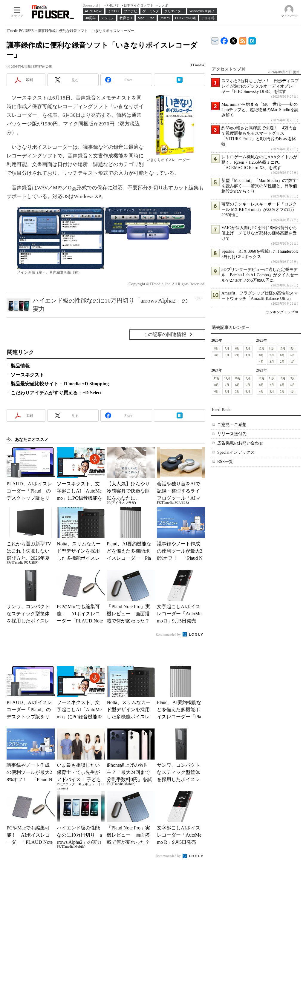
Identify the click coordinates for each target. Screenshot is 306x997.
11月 (272, 348)
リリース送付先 (232, 434)
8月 (216, 348)
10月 (282, 348)
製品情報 (20, 365)
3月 (227, 355)
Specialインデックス (236, 452)
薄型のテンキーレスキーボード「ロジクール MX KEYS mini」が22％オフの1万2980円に (259, 209)
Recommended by (169, 634)
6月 (237, 348)
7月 (227, 348)
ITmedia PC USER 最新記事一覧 (243, 39)
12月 (261, 348)
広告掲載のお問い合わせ (240, 443)
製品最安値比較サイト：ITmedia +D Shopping (60, 383)
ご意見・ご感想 (232, 424)
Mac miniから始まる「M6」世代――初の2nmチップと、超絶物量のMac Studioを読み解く (260, 109)
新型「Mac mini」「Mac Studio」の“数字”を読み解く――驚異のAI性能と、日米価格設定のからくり (259, 186)
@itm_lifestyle (233, 39)
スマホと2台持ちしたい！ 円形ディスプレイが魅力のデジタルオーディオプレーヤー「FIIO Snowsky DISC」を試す (260, 86)
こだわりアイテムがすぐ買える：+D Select (56, 392)
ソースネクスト (27, 374)
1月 (248, 355)
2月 (237, 355)
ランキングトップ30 (282, 312)
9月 (292, 348)
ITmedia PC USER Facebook (224, 39)
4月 (216, 355)
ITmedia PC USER (20, 31)
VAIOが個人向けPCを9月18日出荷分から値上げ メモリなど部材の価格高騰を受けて (259, 233)
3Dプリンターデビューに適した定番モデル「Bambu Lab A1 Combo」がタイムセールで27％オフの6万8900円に (259, 275)
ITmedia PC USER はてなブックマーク (252, 39)
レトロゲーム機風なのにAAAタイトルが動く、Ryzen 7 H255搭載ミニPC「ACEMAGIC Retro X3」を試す (259, 162)
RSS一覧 (225, 461)
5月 (248, 348)
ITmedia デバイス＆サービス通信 (215, 39)
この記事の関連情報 (164, 334)
